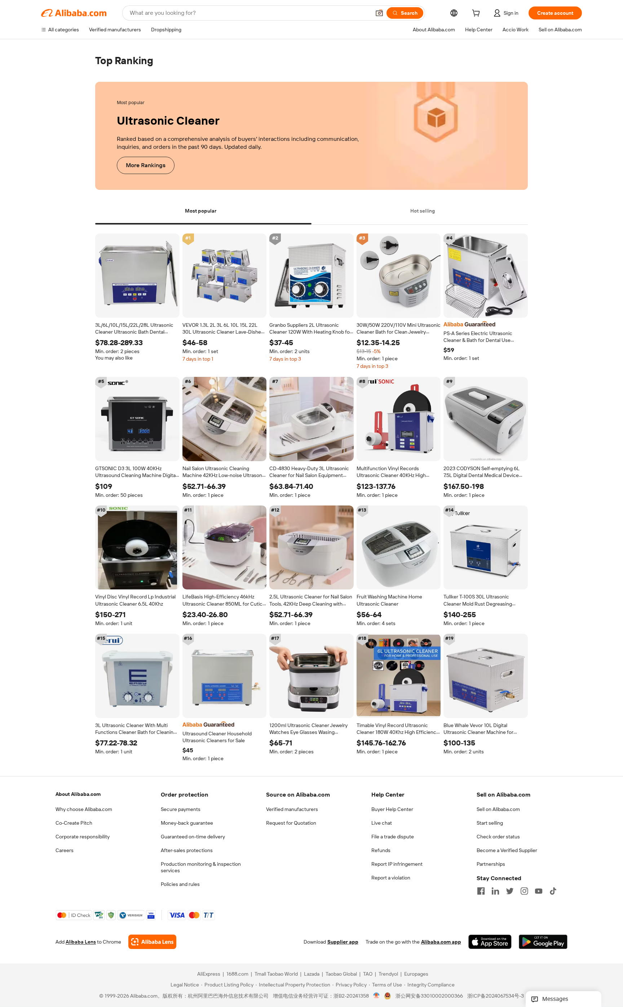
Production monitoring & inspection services (201, 867)
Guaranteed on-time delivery (193, 836)
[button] (379, 13)
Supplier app (342, 942)
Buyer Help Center (392, 809)
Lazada (311, 974)
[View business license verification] (376, 996)
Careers (65, 850)
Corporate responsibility (83, 836)
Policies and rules (180, 884)
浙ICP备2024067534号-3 (495, 996)
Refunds (380, 850)
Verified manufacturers (292, 809)
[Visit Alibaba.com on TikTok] (553, 891)
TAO (367, 974)
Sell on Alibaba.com (498, 809)
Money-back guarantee (187, 823)
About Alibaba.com (78, 794)
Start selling (490, 823)
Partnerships (491, 864)
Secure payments (180, 809)
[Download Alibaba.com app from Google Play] (543, 942)
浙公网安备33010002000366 (429, 996)
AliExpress (208, 974)
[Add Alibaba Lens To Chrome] (152, 942)
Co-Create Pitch (74, 823)
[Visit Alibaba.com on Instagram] (524, 891)
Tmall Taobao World (276, 974)
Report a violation (390, 878)
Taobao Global (341, 974)
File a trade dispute (392, 836)
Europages (416, 974)
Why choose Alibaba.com (84, 809)
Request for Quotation (291, 823)
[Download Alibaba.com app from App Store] (490, 942)
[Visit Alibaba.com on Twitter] (509, 891)
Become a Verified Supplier (507, 850)
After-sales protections (187, 850)
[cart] (477, 14)
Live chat (381, 823)
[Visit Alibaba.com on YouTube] (538, 891)
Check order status (498, 836)
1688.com (237, 974)
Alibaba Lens (81, 942)
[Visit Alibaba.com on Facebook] (481, 891)
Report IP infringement (397, 864)
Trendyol (388, 974)
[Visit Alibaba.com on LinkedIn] (495, 891)
